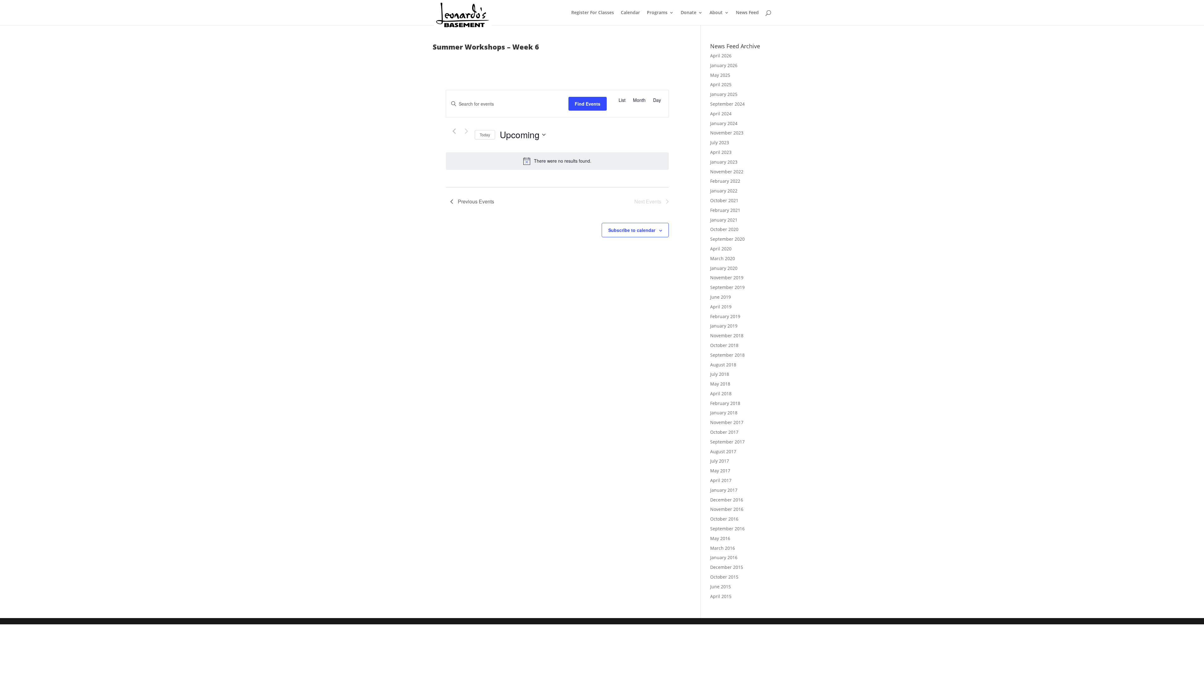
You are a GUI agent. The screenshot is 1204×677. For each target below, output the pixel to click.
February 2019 (725, 316)
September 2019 (727, 287)
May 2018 (720, 384)
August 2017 (723, 451)
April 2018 (720, 393)
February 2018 (725, 403)
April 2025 (720, 84)
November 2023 (726, 133)
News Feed (747, 12)
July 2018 (719, 374)
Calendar (630, 12)
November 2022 (726, 172)
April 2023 (720, 152)
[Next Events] (466, 131)
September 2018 (727, 355)
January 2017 (723, 490)
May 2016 (720, 538)
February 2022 (725, 181)
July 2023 (719, 142)
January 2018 (723, 413)
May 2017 (720, 471)
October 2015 (724, 577)
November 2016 (726, 509)
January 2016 (723, 557)
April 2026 (720, 56)
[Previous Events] (454, 131)
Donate (688, 12)
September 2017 (727, 442)
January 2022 (723, 191)
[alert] (557, 161)
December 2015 (726, 567)
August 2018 (723, 365)
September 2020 (727, 239)
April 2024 (720, 114)
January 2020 (723, 268)
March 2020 (722, 258)
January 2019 (723, 326)
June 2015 (720, 587)
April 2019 (720, 307)
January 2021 (723, 220)
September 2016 (727, 529)
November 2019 (726, 278)
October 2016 (724, 519)
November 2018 (726, 335)
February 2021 (725, 210)
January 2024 (723, 123)
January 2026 (723, 65)
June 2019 (720, 297)
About (716, 12)
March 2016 (722, 548)
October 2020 (724, 229)
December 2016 (726, 500)
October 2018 (724, 345)
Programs (657, 12)
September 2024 (727, 104)
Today (485, 134)
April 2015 (720, 596)
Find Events (587, 104)
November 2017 (726, 422)
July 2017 (719, 461)
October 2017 (724, 432)
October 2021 (724, 200)
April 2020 (720, 249)
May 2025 (720, 75)
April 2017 (720, 480)
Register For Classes (592, 12)
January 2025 (723, 94)
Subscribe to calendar (631, 230)
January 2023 (723, 162)
